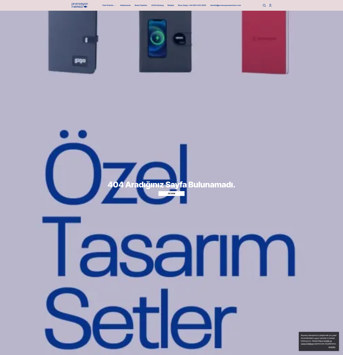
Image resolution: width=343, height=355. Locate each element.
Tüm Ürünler (108, 5)
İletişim (171, 5)
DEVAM (171, 193)
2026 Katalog (157, 5)
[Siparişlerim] (270, 5)
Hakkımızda (125, 5)
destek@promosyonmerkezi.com (225, 5)
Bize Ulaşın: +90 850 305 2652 (192, 5)
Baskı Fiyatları (141, 5)
